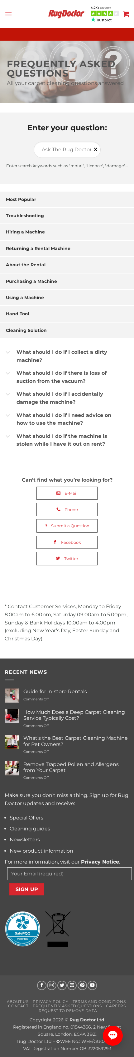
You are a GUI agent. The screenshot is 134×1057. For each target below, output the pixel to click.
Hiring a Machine (25, 232)
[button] (8, 14)
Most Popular (21, 199)
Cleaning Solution (26, 330)
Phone (71, 509)
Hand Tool (17, 314)
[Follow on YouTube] (92, 985)
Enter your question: (67, 127)
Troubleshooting (25, 215)
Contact (18, 1006)
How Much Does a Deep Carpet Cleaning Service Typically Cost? (74, 715)
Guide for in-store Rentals (55, 691)
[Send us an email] (72, 985)
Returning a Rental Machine (38, 248)
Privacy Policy (51, 1001)
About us (18, 1001)
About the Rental (25, 265)
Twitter (70, 558)
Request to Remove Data (68, 1010)
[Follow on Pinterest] (82, 985)
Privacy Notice (100, 862)
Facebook (70, 542)
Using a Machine (25, 297)
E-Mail (71, 493)
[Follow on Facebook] (41, 985)
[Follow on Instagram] (51, 985)
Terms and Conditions (99, 1001)
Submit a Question (69, 525)
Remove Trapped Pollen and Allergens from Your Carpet (71, 767)
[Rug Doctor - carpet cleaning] (67, 14)
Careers (116, 1006)
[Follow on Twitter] (62, 985)
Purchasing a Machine (31, 281)
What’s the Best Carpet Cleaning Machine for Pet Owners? (75, 741)
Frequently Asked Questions (67, 1006)
